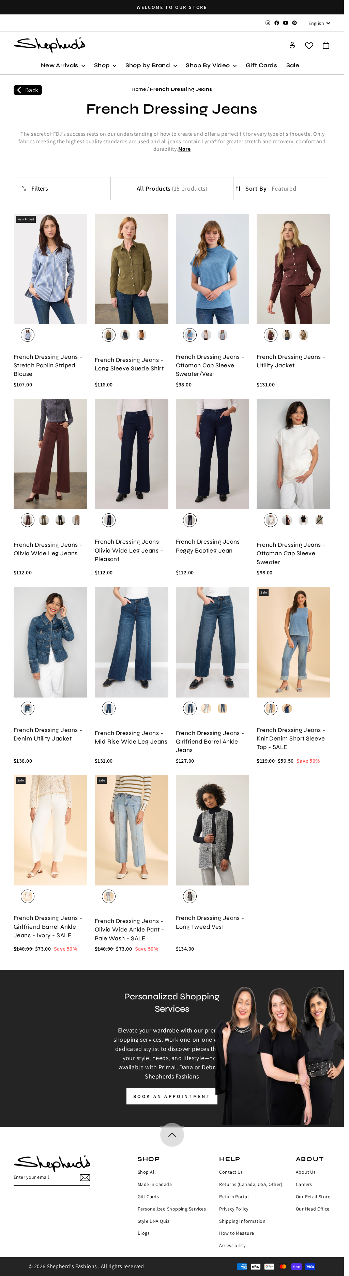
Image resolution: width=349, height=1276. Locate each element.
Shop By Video (208, 65)
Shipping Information (242, 1221)
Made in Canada (155, 1184)
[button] (326, 45)
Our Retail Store (313, 1196)
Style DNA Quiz (153, 1221)
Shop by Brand (148, 65)
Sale (293, 65)
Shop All (147, 1172)
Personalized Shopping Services (172, 1209)
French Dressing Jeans (181, 89)
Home (139, 89)
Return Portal (234, 1196)
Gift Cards (261, 65)
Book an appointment (172, 1096)
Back (32, 90)
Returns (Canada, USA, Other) (251, 1184)
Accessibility (232, 1245)
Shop (102, 65)
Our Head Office (313, 1209)
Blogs (144, 1233)
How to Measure (236, 1233)
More (184, 148)
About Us (306, 1172)
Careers (304, 1184)
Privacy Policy (233, 1209)
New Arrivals (60, 65)
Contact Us (231, 1172)
